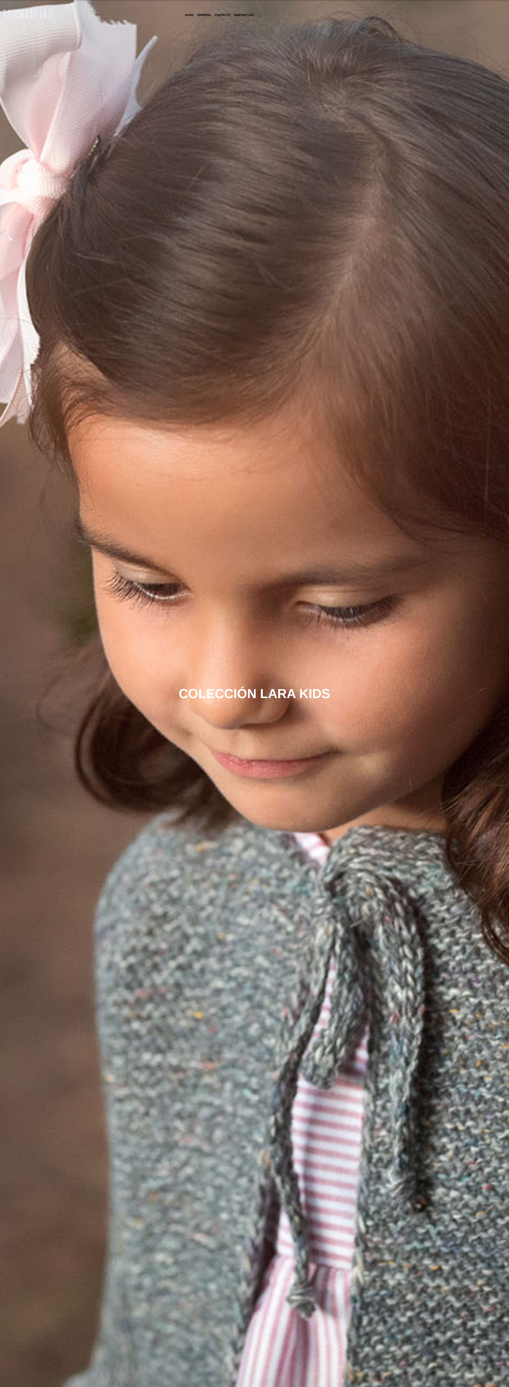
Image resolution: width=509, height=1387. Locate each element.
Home (189, 15)
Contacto (222, 15)
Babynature (244, 15)
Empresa (204, 15)
